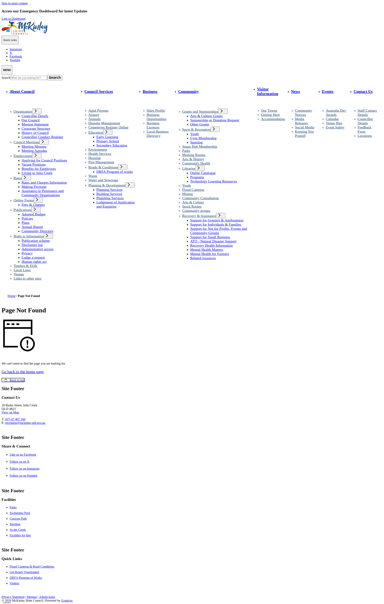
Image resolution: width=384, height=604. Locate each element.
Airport (93, 115)
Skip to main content (15, 3)
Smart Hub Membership (199, 147)
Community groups (196, 211)
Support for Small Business (210, 237)
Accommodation (273, 119)
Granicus (67, 600)
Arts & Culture (193, 202)
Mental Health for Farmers (209, 254)
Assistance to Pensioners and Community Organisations (43, 193)
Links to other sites (27, 278)
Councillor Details (35, 116)
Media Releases (301, 121)
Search (6, 77)
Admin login (47, 597)
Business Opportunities (156, 117)
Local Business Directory (158, 134)
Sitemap (32, 597)
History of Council (35, 133)
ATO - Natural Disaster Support (213, 241)
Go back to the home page (23, 371)
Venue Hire (334, 123)
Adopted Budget (33, 214)
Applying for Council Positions (44, 160)
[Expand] (14, 102)
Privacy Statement (13, 597)
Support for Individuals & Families (215, 224)
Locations (365, 136)
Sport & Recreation (196, 130)
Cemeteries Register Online (108, 127)
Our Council (31, 120)
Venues (19, 274)
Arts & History (193, 159)
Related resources (203, 258)
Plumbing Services (110, 198)
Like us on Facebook (26, 454)
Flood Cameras (193, 190)
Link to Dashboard (13, 18)
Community (188, 91)
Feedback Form (364, 129)
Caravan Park (18, 518)
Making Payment (34, 187)
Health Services (99, 154)
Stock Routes (191, 206)
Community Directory (38, 231)
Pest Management (101, 162)
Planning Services (109, 190)
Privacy (27, 253)
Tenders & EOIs (25, 266)
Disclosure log (32, 245)
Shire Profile (156, 111)
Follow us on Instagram (28, 468)
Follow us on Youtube (27, 475)
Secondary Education (111, 145)
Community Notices (303, 113)
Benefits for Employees (39, 169)
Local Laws (22, 270)
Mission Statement (35, 124)
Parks (186, 151)
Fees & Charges (33, 205)
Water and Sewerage (103, 180)
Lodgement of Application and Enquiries (115, 204)
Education (95, 133)
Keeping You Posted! (304, 134)
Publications (22, 210)
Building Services (109, 194)
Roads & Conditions (103, 167)
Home (11, 296)
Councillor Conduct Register (42, 137)
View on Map (10, 412)
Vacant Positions (34, 164)
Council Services (98, 91)
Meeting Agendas (34, 151)
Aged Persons (98, 111)
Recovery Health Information (211, 245)
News (295, 91)
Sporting (196, 142)
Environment (97, 149)
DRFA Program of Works (26, 577)
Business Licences (153, 125)
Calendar (332, 119)
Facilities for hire (20, 535)
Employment (23, 156)
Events (327, 91)
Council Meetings (26, 142)
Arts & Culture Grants (206, 116)
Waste (92, 176)
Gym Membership (203, 138)
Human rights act (34, 262)
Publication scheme (36, 241)
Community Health (196, 163)
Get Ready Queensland (24, 572)
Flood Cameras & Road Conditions (32, 566)
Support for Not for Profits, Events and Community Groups (218, 231)
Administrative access (37, 249)
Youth (194, 134)
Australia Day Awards (336, 113)
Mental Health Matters (206, 250)
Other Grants (199, 124)
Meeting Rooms (193, 155)
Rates (18, 178)
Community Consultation (200, 198)
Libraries (188, 168)
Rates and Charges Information (44, 182)
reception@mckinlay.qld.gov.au (25, 423)
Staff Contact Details (367, 113)
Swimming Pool (20, 513)
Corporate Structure (36, 129)
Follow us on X (23, 461)
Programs (197, 177)
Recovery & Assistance (199, 216)
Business (150, 91)
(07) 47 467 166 (15, 419)
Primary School (107, 141)
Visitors (14, 583)
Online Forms (24, 200)
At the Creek (18, 529)
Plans (25, 223)
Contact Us (363, 91)
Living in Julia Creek (37, 173)
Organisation (23, 112)
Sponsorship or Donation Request (214, 120)
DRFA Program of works (114, 172)
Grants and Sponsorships (200, 112)
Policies (27, 218)
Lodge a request (33, 257)
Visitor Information (267, 91)
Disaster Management (104, 123)
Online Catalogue (203, 173)
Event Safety (335, 127)
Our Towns (269, 111)
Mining (187, 194)
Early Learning (107, 137)
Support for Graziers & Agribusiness (216, 220)
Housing (94, 158)
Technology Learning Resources (213, 181)
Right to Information (29, 236)
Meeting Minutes (34, 147)
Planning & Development (106, 185)
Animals (94, 119)
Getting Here (270, 115)
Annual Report (32, 227)
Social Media (304, 127)
